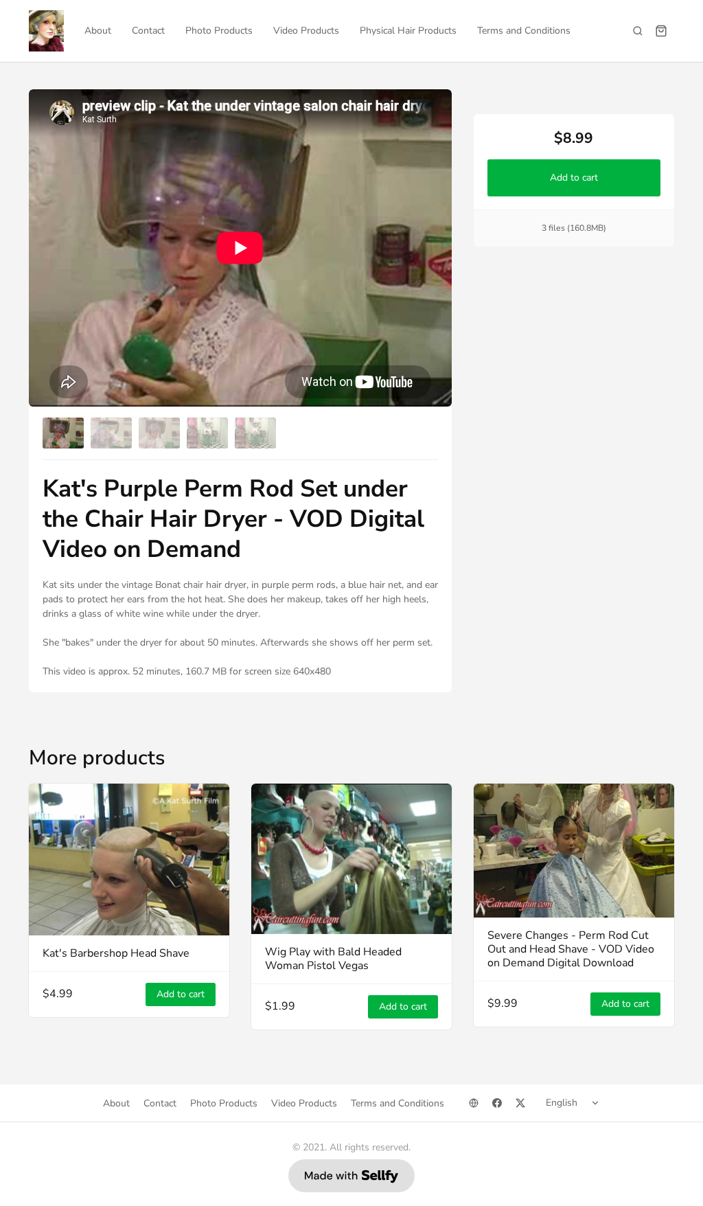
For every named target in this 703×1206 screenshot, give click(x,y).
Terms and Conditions (524, 30)
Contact (148, 30)
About (97, 30)
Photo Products (219, 30)
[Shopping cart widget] (661, 31)
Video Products (306, 30)
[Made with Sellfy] (351, 1175)
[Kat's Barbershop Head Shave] (129, 859)
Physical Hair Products (408, 30)
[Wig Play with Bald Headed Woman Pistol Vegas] (351, 859)
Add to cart (574, 177)
